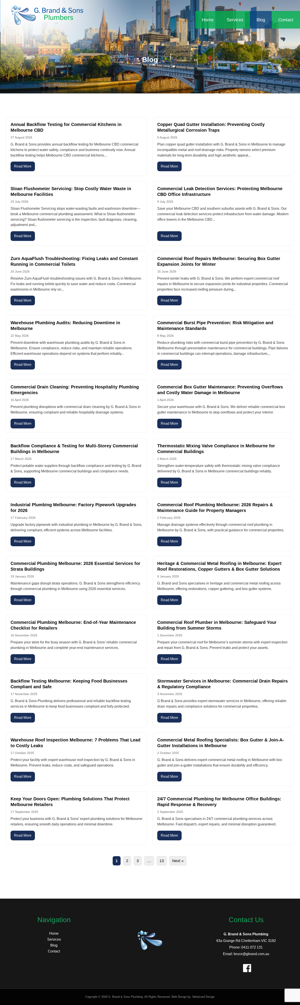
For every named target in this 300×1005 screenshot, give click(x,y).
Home (207, 19)
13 (161, 861)
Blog (261, 19)
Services (235, 19)
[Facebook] (245, 966)
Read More (22, 166)
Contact (285, 19)
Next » (178, 861)
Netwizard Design (203, 996)
